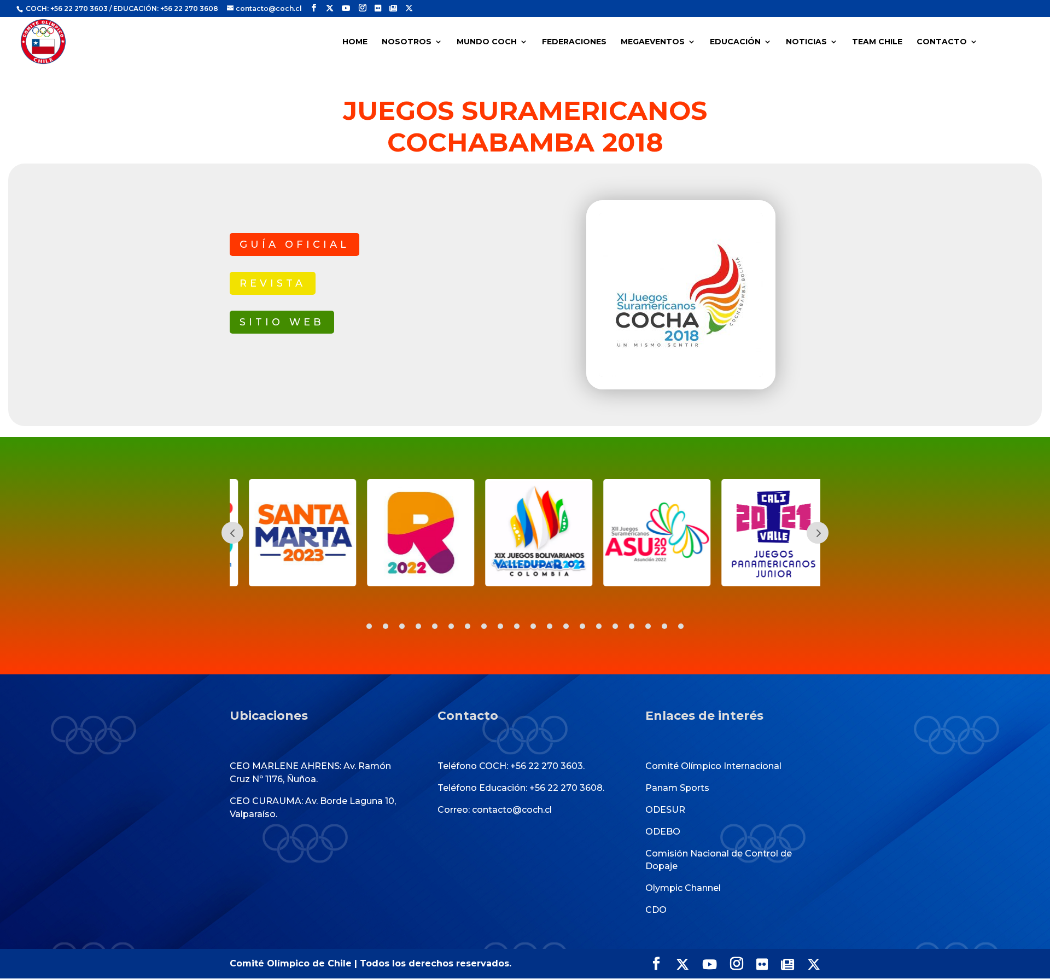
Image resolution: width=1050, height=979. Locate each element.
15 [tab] (599, 626)
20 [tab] (681, 626)
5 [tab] (435, 626)
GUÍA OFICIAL (294, 244)
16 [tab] (615, 626)
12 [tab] (549, 626)
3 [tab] (402, 626)
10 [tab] (517, 626)
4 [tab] (418, 626)
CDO (656, 910)
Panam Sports (677, 788)
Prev (232, 533)
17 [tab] (631, 626)
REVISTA (273, 283)
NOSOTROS (406, 42)
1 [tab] (369, 626)
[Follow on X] (330, 8)
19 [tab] (664, 626)
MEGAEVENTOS (653, 42)
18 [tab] (648, 626)
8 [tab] (484, 626)
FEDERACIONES (574, 42)
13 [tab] (566, 626)
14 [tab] (582, 626)
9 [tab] (500, 626)
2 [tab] (385, 626)
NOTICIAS (806, 42)
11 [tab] (533, 626)
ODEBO (662, 831)
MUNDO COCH (487, 42)
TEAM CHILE (877, 42)
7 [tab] (467, 626)
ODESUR (665, 810)
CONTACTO (942, 42)
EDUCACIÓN (735, 42)
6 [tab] (451, 626)
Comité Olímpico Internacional (713, 766)
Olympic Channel (683, 888)
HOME (355, 42)
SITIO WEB (282, 322)
